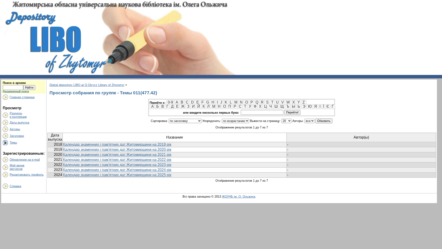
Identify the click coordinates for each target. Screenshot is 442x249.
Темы (13, 142)
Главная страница (22, 97)
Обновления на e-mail (25, 159)
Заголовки (17, 136)
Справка (15, 186)
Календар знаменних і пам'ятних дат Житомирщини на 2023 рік (117, 165)
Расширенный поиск (16, 91)
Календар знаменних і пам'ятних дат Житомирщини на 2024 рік (117, 170)
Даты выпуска (19, 122)
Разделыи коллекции (18, 115)
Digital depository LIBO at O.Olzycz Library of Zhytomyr (86, 85)
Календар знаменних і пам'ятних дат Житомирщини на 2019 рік (117, 144)
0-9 (170, 102)
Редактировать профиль (27, 174)
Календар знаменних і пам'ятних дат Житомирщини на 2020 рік (117, 149)
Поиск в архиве (14, 83)
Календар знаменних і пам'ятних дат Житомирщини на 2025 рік (117, 175)
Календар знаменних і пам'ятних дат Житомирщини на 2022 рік (117, 160)
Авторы (15, 129)
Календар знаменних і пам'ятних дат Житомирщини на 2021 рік (117, 155)
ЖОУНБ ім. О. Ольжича (238, 196)
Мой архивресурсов (17, 167)
